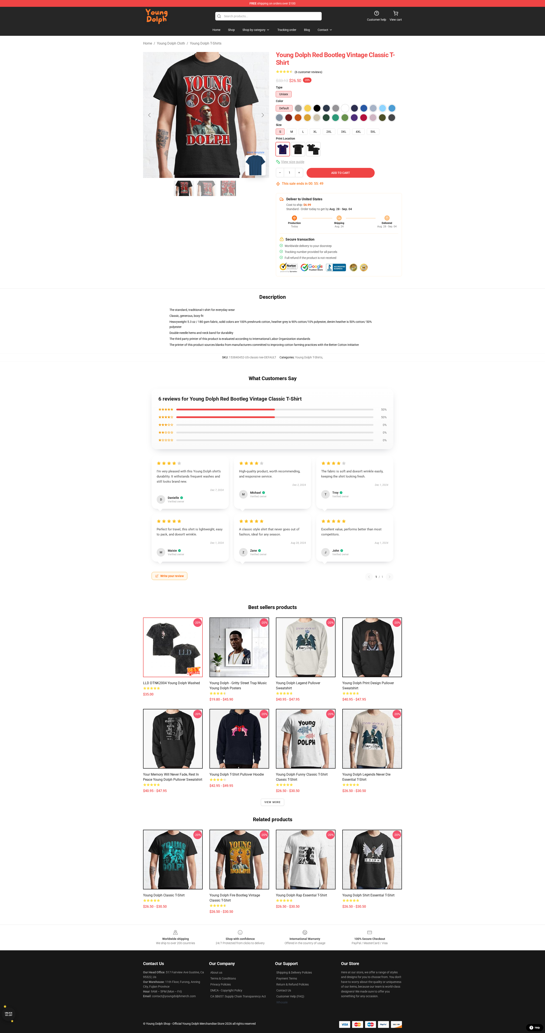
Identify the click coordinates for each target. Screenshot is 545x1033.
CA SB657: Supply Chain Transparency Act (238, 996)
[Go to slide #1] (184, 188)
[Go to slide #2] (206, 188)
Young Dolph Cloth (171, 43)
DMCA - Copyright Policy (226, 990)
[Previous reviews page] (369, 577)
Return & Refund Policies (292, 984)
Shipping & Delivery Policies (294, 972)
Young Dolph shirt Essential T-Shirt (368, 895)
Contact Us (283, 990)
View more (272, 802)
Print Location (285, 138)
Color (279, 101)
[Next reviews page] (389, 577)
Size (279, 125)
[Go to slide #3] (228, 188)
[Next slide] (262, 115)
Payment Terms (286, 978)
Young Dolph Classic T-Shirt (164, 895)
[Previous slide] (149, 115)
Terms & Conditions (223, 978)
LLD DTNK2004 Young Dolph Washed (171, 683)
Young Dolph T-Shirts (205, 43)
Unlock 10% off (8, 1014)
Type (279, 87)
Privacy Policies (220, 984)
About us (216, 972)
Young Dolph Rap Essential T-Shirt (301, 895)
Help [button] (537, 1027)
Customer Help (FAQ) (290, 996)
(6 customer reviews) (308, 72)
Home (147, 43)
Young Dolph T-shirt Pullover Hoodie (236, 774)
